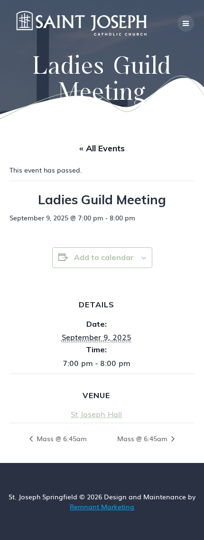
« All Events (102, 148)
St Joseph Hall (96, 413)
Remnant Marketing (102, 506)
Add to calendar (104, 257)
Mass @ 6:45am (61, 438)
